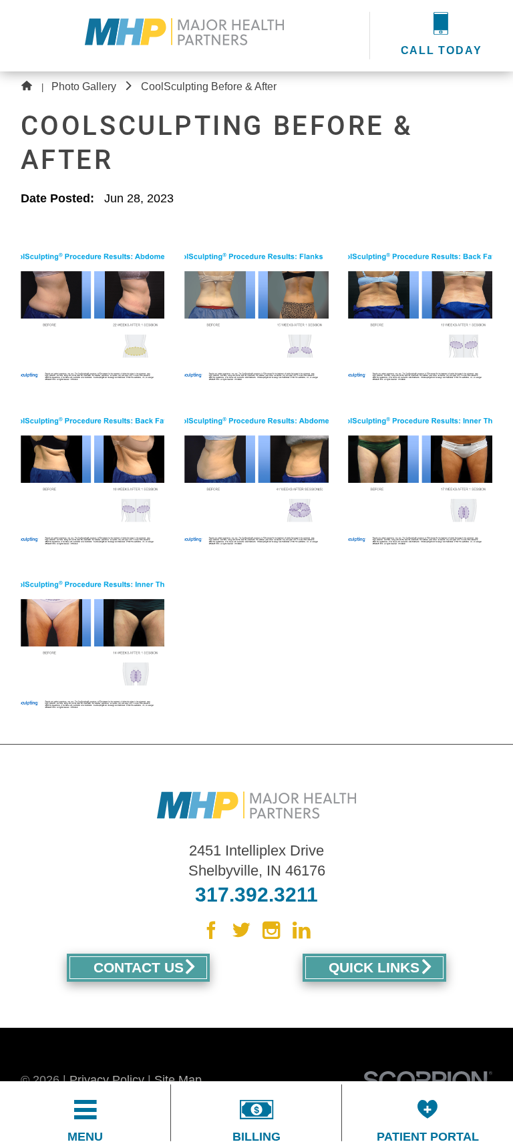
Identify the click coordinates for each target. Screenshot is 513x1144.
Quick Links (374, 968)
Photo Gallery (83, 86)
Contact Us (139, 968)
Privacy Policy (106, 1080)
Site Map (178, 1080)
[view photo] (93, 311)
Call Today (441, 50)
